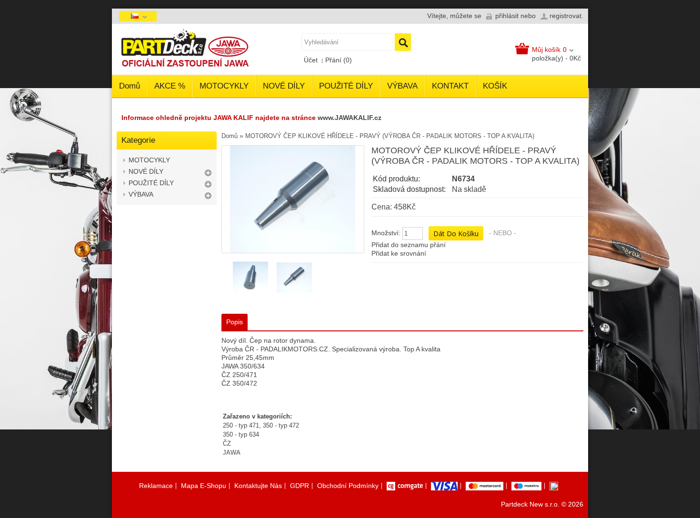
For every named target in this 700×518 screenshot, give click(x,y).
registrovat (565, 16)
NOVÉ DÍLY (284, 85)
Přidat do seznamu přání (408, 245)
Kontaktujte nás (258, 485)
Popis (234, 322)
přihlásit (507, 16)
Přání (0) (338, 60)
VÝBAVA (402, 85)
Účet (311, 60)
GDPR (299, 485)
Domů (129, 85)
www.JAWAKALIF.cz (349, 117)
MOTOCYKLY (224, 85)
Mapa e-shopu (203, 485)
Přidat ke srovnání (398, 253)
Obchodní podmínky (348, 485)
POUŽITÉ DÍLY (346, 85)
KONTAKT (450, 85)
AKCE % (169, 85)
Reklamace (156, 485)
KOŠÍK (495, 85)
